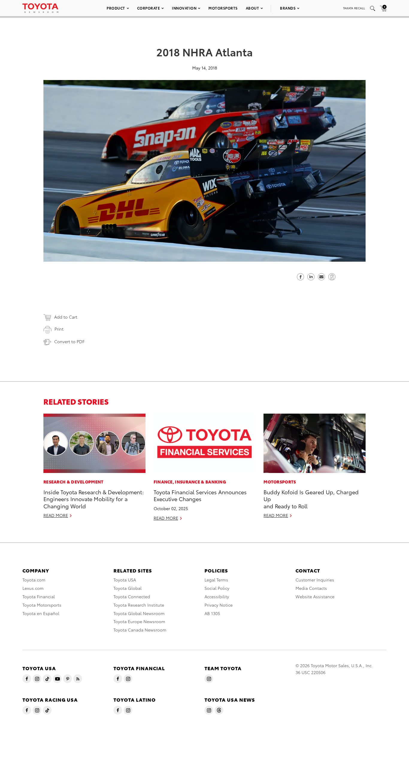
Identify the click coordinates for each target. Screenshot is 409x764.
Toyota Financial (38, 596)
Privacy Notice (219, 605)
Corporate (148, 7)
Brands (288, 7)
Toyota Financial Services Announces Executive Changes (200, 495)
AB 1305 (212, 613)
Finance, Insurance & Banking (190, 482)
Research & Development (73, 482)
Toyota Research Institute (138, 605)
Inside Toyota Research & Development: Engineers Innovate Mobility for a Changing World (93, 499)
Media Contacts (311, 588)
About (252, 7)
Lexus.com (33, 588)
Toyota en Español (40, 613)
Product (116, 7)
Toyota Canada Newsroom (139, 630)
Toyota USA (124, 580)
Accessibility (217, 596)
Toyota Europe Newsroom (139, 621)
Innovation (184, 7)
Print (58, 329)
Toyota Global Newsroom (139, 613)
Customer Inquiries (315, 580)
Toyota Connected (131, 596)
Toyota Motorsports (41, 605)
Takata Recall (354, 8)
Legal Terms (216, 580)
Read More (55, 515)
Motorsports (223, 7)
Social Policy (217, 588)
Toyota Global (127, 588)
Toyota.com (34, 580)
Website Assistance (315, 596)
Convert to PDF (69, 341)
